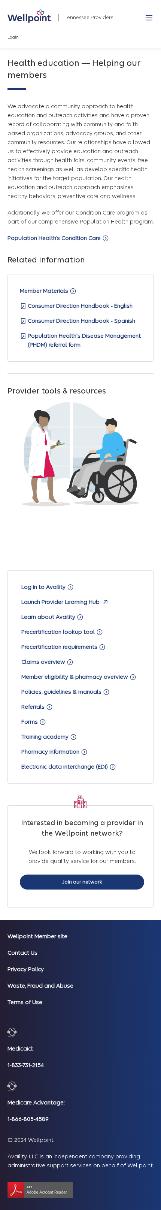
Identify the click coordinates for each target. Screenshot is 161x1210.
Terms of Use (24, 1002)
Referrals (33, 706)
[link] (29, 16)
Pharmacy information (51, 751)
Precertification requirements (60, 647)
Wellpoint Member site (37, 936)
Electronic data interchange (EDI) (65, 766)
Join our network (82, 882)
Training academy (45, 736)
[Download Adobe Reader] (40, 1190)
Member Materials (45, 291)
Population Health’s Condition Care (54, 238)
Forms (30, 721)
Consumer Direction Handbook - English (80, 305)
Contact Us (22, 952)
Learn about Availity (49, 617)
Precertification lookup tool (58, 632)
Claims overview (44, 662)
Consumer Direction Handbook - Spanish (81, 320)
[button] (149, 17)
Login (13, 37)
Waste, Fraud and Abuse (40, 985)
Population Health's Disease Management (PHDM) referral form (84, 340)
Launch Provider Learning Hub (61, 602)
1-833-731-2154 (25, 1065)
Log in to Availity (44, 587)
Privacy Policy (25, 969)
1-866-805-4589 (28, 1119)
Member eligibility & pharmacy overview (75, 677)
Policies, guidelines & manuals (62, 691)
